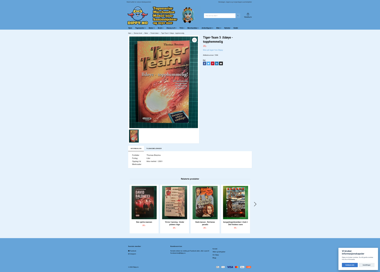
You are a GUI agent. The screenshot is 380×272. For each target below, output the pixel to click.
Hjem (130, 28)
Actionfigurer (207, 28)
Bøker (151, 28)
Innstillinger (367, 265)
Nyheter (227, 28)
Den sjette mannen (144, 222)
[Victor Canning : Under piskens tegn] (174, 202)
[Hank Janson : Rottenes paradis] (205, 202)
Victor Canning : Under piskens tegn (174, 223)
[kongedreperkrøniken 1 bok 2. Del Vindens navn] (235, 202)
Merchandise (192, 28)
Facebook (133, 251)
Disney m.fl (171, 28)
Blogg (214, 258)
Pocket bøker (155, 33)
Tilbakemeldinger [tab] (154, 148)
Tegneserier (139, 28)
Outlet (235, 28)
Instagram (132, 254)
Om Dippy (216, 255)
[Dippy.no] (138, 16)
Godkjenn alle (349, 265)
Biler (218, 28)
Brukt (160, 28)
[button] (255, 204)
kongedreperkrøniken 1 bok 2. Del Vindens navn (235, 223)
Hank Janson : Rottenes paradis (205, 223)
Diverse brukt (138, 33)
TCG (181, 28)
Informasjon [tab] (136, 148)
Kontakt (215, 249)
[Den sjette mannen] (144, 202)
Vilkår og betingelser (219, 252)
